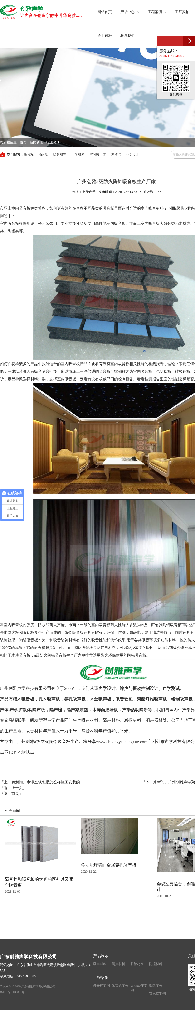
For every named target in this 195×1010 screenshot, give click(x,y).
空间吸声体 (97, 154)
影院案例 (155, 986)
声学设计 (132, 154)
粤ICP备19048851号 (12, 992)
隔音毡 (116, 154)
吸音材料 (60, 154)
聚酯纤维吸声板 (152, 699)
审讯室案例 (157, 994)
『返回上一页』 (13, 788)
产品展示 (100, 956)
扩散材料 (137, 964)
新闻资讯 (36, 142)
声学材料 (78, 154)
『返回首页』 (11, 793)
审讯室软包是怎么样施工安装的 (53, 782)
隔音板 (44, 154)
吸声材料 (100, 964)
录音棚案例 (101, 986)
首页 (23, 142)
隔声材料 (118, 964)
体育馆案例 (120, 986)
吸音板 (29, 154)
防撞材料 (155, 964)
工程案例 (100, 978)
